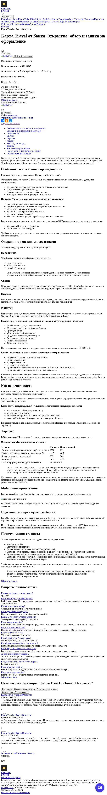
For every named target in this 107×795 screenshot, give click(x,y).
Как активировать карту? (13, 606)
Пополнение (13, 133)
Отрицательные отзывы (47, 689)
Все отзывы (7, 689)
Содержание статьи (10, 123)
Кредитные (16, 24)
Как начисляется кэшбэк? (13, 627)
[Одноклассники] (6, 120)
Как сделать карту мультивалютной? (18, 617)
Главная (5, 26)
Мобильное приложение (18, 148)
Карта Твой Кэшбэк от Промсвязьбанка (55, 19)
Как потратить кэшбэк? (12, 667)
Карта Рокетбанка (9, 19)
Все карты (6, 16)
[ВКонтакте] (2, 120)
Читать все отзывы (25, 753)
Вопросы (41, 24)
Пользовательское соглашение (15, 792)
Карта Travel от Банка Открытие (16, 695)
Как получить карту (16, 143)
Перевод (11, 138)
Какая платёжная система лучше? (17, 593)
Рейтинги (5, 777)
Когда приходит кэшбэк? (13, 672)
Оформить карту (9, 100)
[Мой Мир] (10, 120)
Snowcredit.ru (7, 787)
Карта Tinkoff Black (27, 19)
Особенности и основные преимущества (26, 128)
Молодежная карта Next (31, 21)
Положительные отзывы (24, 689)
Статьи (33, 24)
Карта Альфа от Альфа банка (56, 21)
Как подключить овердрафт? (14, 611)
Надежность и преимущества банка (23, 151)
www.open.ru (12, 115)
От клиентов (7, 692)
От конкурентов (21, 692)
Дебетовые (6, 24)
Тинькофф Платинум (84, 19)
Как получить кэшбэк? (12, 622)
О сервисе (15, 777)
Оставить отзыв (8, 753)
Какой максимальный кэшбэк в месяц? (19, 643)
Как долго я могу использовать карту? (19, 661)
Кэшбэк (10, 141)
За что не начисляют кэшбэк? (15, 654)
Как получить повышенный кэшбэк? (18, 648)
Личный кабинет (25, 118)
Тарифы (10, 146)
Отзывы (26, 24)
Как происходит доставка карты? (17, 598)
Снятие (10, 136)
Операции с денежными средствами (24, 131)
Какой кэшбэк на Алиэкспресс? (16, 638)
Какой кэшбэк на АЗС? (12, 633)
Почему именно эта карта (19, 153)
